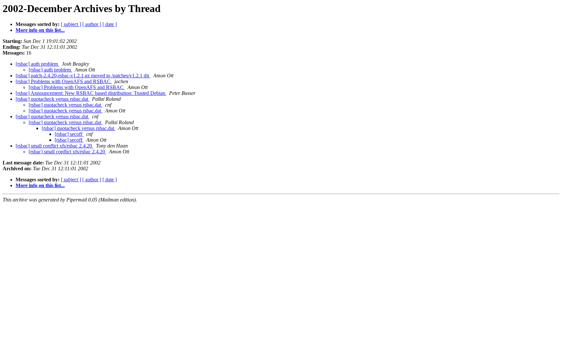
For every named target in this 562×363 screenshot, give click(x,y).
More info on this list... (40, 30)
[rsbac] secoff (69, 134)
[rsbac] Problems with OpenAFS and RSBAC (64, 81)
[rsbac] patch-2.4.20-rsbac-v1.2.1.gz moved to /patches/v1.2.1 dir (83, 75)
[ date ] (109, 24)
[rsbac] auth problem (37, 64)
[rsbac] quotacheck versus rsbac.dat (52, 99)
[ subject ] (71, 24)
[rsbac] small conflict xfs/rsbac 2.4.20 (54, 146)
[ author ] (91, 24)
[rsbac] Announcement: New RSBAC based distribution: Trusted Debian (91, 93)
